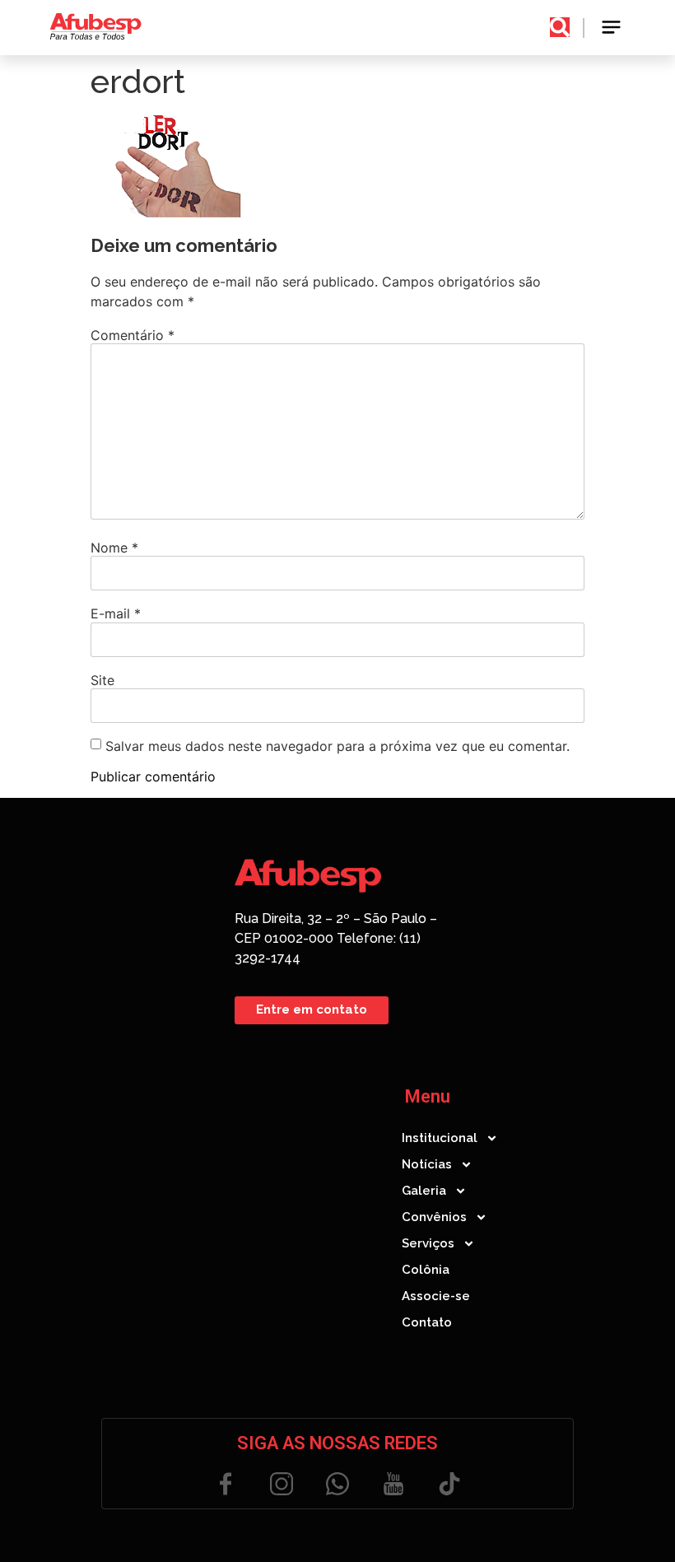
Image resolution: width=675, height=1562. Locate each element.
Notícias (427, 1164)
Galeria (424, 1190)
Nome (114, 547)
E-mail (116, 613)
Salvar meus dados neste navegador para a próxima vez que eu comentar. (337, 746)
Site (102, 680)
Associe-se (436, 1296)
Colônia (425, 1269)
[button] (612, 27)
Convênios (434, 1217)
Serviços (428, 1243)
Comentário (133, 335)
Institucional (439, 1138)
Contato (427, 1322)
